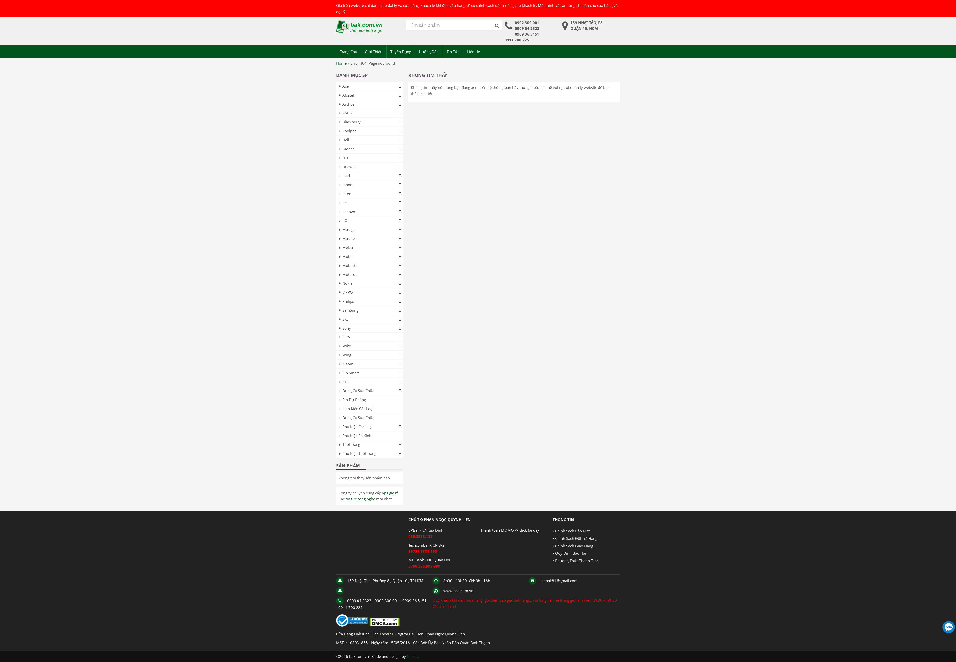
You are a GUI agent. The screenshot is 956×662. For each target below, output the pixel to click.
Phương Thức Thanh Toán (577, 560)
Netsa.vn (414, 656)
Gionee (348, 148)
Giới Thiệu (373, 51)
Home (341, 63)
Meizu (347, 247)
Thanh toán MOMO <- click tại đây (509, 530)
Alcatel (348, 95)
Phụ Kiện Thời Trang (359, 453)
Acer (346, 86)
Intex (346, 193)
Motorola (350, 274)
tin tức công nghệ (360, 498)
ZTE (345, 381)
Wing (346, 354)
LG (344, 220)
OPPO (347, 292)
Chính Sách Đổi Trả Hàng (576, 538)
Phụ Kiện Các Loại (357, 426)
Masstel (349, 238)
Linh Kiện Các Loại (357, 408)
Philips (348, 301)
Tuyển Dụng (400, 51)
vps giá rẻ (390, 492)
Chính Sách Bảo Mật (572, 530)
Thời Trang (351, 444)
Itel (345, 202)
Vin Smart (350, 372)
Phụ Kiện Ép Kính (356, 435)
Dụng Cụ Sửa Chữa (358, 390)
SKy (345, 319)
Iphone (348, 184)
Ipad (346, 175)
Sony (346, 328)
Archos (348, 104)
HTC (345, 157)
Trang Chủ (348, 51)
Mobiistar (350, 265)
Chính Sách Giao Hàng (574, 545)
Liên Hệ (473, 51)
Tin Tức (453, 51)
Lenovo (348, 211)
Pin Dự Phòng (354, 399)
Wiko (346, 345)
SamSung (350, 310)
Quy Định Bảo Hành (572, 553)
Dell (345, 139)
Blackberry (351, 121)
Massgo (349, 229)
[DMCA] (384, 625)
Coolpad (349, 130)
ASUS (347, 112)
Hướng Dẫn (429, 51)
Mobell (348, 256)
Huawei (348, 166)
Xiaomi (348, 363)
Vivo (346, 336)
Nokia (347, 283)
